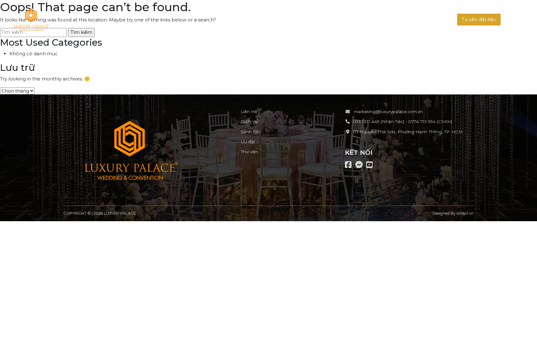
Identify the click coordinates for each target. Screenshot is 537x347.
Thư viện (249, 151)
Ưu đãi (248, 141)
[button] (479, 20)
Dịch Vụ (249, 121)
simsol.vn (465, 213)
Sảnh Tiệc (251, 131)
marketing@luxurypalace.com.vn (388, 111)
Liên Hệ (249, 111)
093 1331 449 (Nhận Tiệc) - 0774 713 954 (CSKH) (402, 121)
